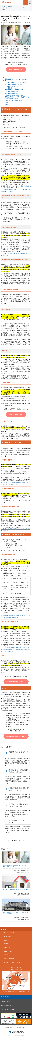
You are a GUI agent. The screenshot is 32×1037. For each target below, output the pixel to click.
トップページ (4, 6)
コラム (10, 6)
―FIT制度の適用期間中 (11, 91)
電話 (25, 3)
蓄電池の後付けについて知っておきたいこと (17, 97)
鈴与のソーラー (7, 929)
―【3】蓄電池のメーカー (12, 86)
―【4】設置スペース (10, 88)
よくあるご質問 (8, 951)
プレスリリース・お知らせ (9, 1009)
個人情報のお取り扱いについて (23, 1027)
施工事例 (6, 944)
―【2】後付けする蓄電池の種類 (13, 84)
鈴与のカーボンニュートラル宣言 (13, 962)
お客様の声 (7, 947)
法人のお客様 (6, 1001)
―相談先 (7, 102)
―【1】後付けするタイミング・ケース (15, 82)
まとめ (7, 104)
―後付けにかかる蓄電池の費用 (13, 100)
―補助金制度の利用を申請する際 (14, 95)
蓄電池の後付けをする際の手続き (14, 89)
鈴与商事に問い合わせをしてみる (15, 681)
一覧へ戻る (17, 840)
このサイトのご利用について (8, 1027)
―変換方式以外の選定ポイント (13, 98)
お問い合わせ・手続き (10, 958)
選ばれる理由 (7, 936)
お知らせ (6, 954)
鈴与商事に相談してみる (15, 69)
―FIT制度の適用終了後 (11, 93)
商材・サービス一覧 (9, 933)
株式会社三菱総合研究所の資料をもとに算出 (17, 647)
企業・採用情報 (6, 1005)
